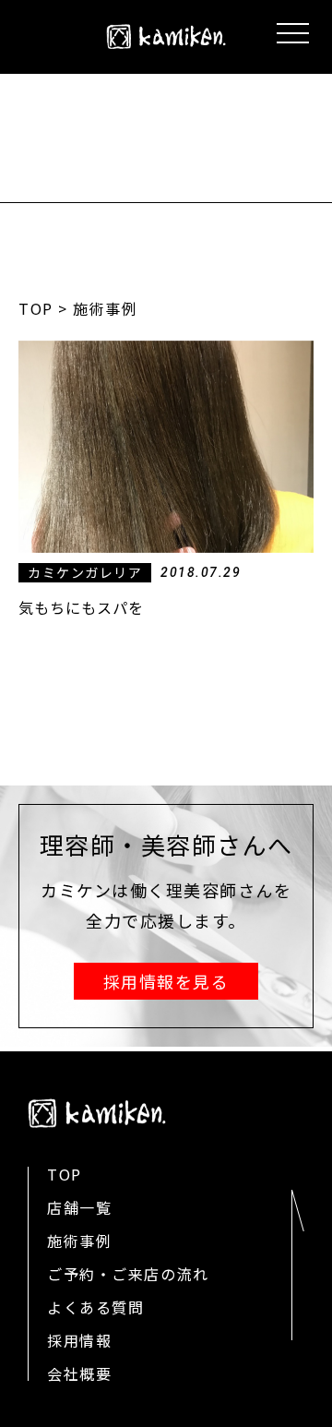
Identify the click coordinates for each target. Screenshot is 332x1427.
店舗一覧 (79, 1207)
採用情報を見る (166, 981)
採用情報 (79, 1340)
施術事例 (79, 1240)
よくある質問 (95, 1307)
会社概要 (79, 1373)
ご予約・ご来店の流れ (127, 1274)
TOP (35, 308)
